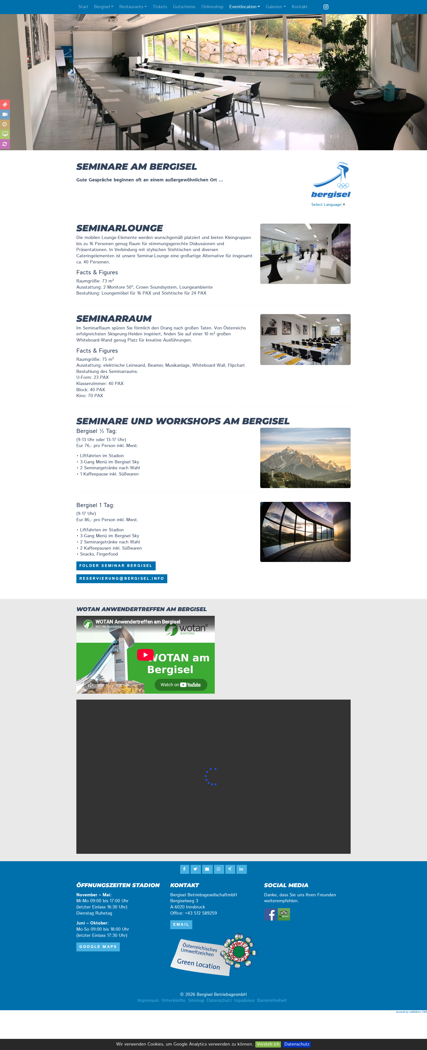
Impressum (148, 1000)
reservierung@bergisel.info (121, 578)
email (181, 924)
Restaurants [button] (131, 7)
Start (83, 7)
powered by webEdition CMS (411, 1012)
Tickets (160, 7)
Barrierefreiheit (272, 1000)
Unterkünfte (174, 1000)
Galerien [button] (274, 7)
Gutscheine (184, 7)
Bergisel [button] (102, 7)
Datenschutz (296, 1044)
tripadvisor (244, 1000)
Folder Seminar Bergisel (116, 566)
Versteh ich (268, 1044)
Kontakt (300, 7)
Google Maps (98, 947)
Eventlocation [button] (242, 7)
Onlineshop (212, 7)
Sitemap (196, 1000)
